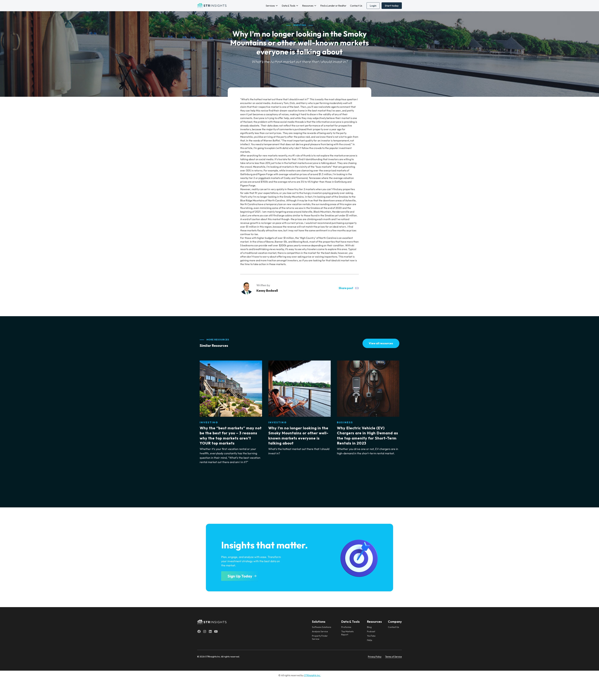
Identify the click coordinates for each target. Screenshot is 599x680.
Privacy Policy (374, 656)
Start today (392, 5)
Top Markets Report (347, 633)
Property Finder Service (320, 637)
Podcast (371, 631)
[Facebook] (199, 631)
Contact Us (356, 5)
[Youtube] (216, 631)
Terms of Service (393, 656)
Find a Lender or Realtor (333, 5)
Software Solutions (321, 627)
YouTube (371, 635)
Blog (369, 627)
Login (373, 5)
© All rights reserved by (299, 675)
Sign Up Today (239, 576)
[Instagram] (205, 631)
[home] (211, 5)
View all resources (381, 343)
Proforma (346, 627)
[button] (272, 5)
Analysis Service (320, 631)
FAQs (369, 640)
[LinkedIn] (210, 631)
